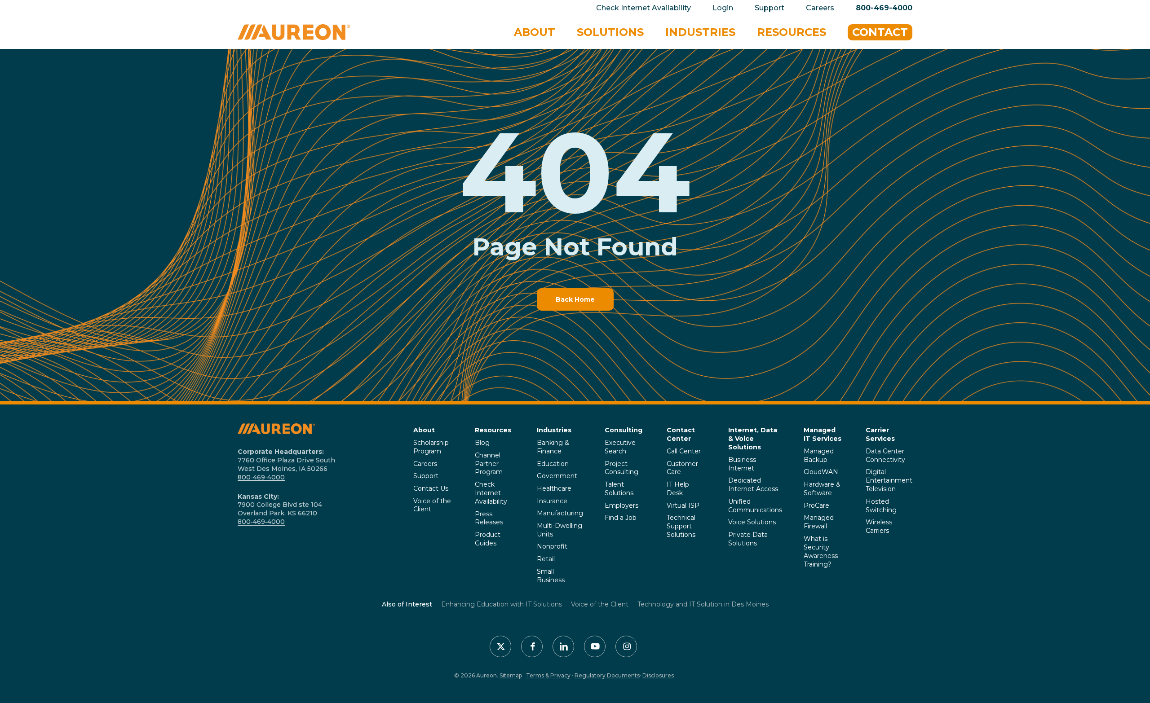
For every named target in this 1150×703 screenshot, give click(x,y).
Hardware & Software (822, 488)
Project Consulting (621, 468)
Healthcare (554, 488)
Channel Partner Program (489, 463)
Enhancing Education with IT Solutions (501, 604)
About (424, 430)
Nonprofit (552, 546)
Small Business (551, 575)
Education (553, 464)
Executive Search (620, 447)
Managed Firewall (819, 522)
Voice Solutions (752, 522)
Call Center (684, 451)
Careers (425, 464)
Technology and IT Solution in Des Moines (703, 604)
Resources (493, 430)
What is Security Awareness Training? (821, 551)
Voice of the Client (432, 505)
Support (425, 476)
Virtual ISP (683, 505)
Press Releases (489, 518)
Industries (554, 430)
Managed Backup (819, 455)
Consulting (623, 430)
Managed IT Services (822, 434)
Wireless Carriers (879, 526)
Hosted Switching (881, 505)
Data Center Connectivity (885, 455)
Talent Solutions (619, 488)
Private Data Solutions (748, 539)
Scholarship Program (431, 447)
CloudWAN (821, 472)
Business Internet (742, 464)
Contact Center (681, 434)
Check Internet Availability (491, 492)
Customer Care (682, 468)
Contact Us (430, 488)
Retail (546, 559)
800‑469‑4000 (261, 477)
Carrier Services (880, 434)
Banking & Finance (553, 447)
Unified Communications (755, 505)
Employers (621, 505)
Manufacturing (560, 513)
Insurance (552, 501)
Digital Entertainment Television (889, 480)
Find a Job (621, 518)
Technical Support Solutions (681, 526)
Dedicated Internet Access (753, 484)
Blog (482, 443)
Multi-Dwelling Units (559, 530)
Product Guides (487, 539)
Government (557, 476)
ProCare (816, 505)
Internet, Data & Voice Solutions (752, 438)
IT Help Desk (678, 488)
